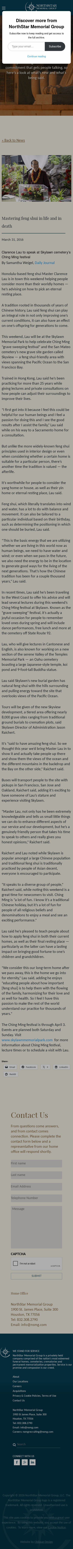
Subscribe (55, 46)
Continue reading (36, 56)
